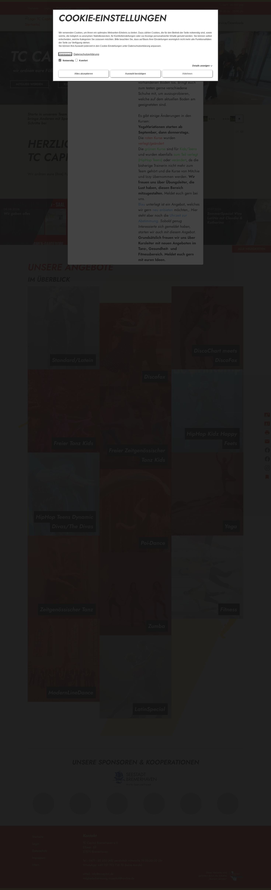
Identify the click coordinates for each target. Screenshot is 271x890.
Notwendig (68, 60)
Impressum (65, 54)
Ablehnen (187, 73)
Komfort (83, 60)
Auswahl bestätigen (135, 73)
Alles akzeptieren (83, 73)
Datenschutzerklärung (86, 54)
